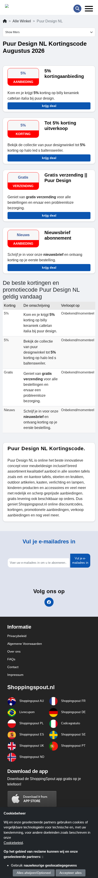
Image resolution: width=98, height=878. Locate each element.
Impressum (15, 675)
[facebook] (49, 602)
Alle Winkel (22, 21)
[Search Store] (77, 9)
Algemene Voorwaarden (24, 643)
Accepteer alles (70, 873)
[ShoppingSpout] (19, 7)
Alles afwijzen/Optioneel (34, 873)
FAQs (11, 659)
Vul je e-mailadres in (80, 561)
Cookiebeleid (13, 843)
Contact (12, 667)
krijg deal (49, 106)
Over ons (14, 651)
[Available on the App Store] (32, 799)
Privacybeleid (16, 636)
